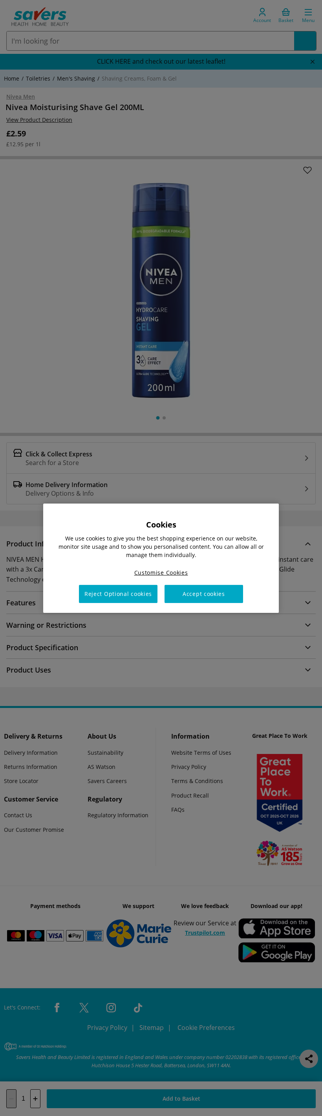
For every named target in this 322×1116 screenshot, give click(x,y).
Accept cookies (204, 594)
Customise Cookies (161, 572)
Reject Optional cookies (118, 594)
